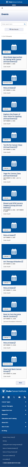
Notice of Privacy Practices (9, 452)
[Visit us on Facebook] (3, 397)
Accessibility (5, 459)
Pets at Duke (8, 88)
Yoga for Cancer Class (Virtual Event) (12, 174)
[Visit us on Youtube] (19, 397)
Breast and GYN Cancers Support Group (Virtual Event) (13, 205)
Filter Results (14, 29)
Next (20, 383)
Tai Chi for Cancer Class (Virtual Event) (12, 146)
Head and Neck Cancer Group (12, 370)
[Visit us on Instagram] (9, 397)
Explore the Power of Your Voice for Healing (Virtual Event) (12, 116)
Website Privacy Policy (8, 437)
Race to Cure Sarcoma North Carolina (12, 315)
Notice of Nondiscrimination (9, 448)
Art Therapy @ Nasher (12, 261)
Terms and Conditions (8, 455)
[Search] (25, 24)
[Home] (2, 8)
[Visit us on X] (14, 397)
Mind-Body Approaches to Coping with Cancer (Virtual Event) (12, 59)
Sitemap (5, 441)
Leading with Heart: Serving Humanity (12, 444)
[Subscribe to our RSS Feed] (25, 397)
